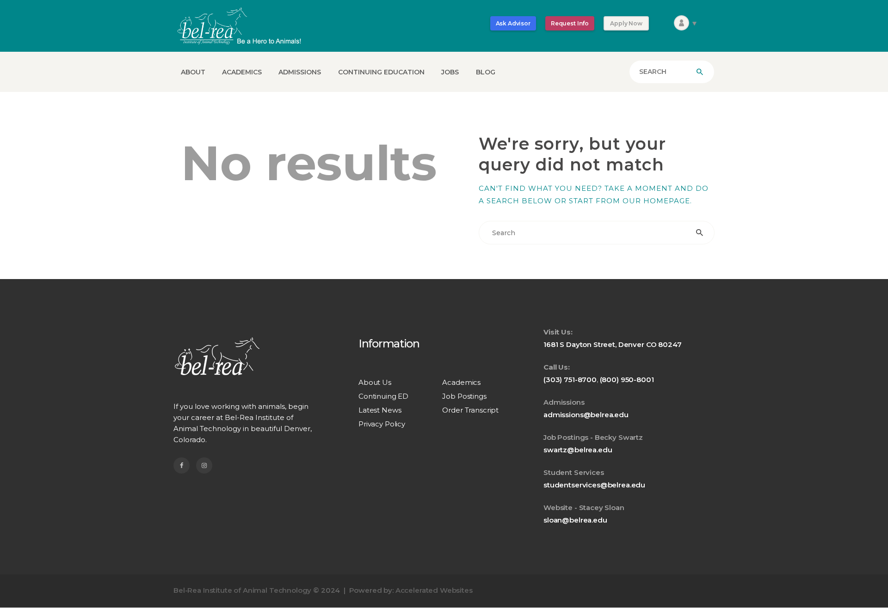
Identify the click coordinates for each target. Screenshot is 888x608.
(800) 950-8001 (627, 379)
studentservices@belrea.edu (594, 484)
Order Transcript (470, 410)
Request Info (570, 23)
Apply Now (626, 23)
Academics (461, 382)
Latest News (379, 410)
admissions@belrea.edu (586, 414)
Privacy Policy (381, 424)
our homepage (656, 200)
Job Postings (464, 396)
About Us (374, 382)
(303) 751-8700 (570, 379)
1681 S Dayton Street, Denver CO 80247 (612, 344)
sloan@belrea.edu (575, 520)
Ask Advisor (513, 23)
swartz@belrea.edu (577, 449)
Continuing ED (383, 396)
